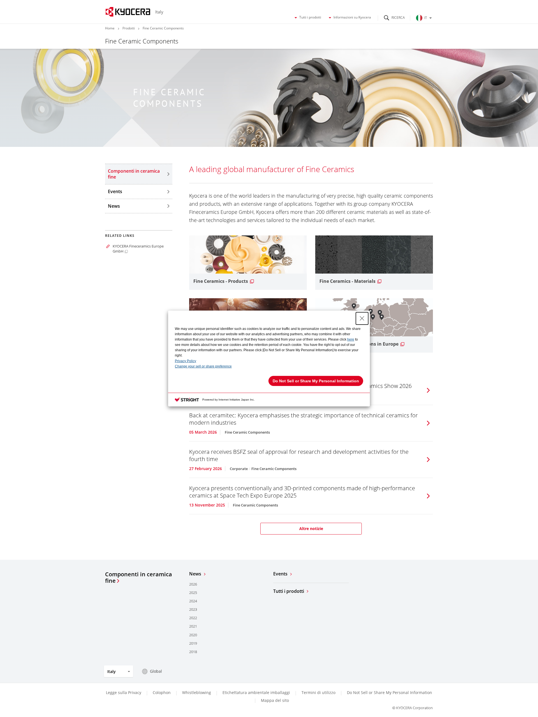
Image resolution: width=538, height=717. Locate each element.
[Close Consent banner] (362, 318)
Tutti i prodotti (310, 17)
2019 (193, 643)
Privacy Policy (185, 361)
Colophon (162, 692)
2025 (193, 592)
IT (425, 17)
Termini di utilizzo (318, 692)
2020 (193, 634)
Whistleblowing (196, 692)
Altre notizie (311, 528)
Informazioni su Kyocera (352, 17)
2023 (193, 609)
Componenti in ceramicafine (138, 577)
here (350, 339)
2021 (193, 626)
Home (110, 28)
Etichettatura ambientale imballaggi (256, 692)
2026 (193, 584)
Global (156, 671)
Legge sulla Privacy (123, 692)
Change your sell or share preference (203, 366)
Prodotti (128, 28)
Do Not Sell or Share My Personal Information (389, 692)
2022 (193, 617)
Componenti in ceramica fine (134, 174)
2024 (193, 600)
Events (115, 191)
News (114, 206)
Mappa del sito (275, 700)
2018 (193, 651)
